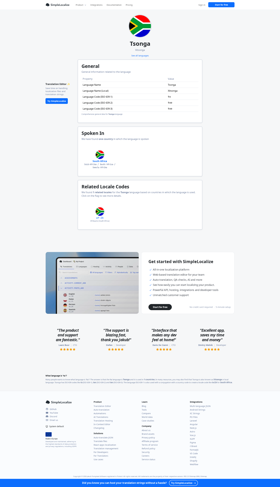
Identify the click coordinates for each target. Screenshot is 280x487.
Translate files (100, 441)
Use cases (98, 459)
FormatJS (194, 449)
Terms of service (150, 444)
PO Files (194, 417)
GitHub (53, 409)
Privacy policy (148, 437)
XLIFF (192, 438)
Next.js (193, 428)
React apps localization (105, 444)
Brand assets (148, 434)
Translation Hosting (103, 420)
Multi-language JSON (200, 406)
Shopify (193, 460)
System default (56, 426)
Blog (144, 406)
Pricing (129, 4)
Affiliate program (150, 441)
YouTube (54, 412)
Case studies (148, 420)
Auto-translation (102, 409)
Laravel (193, 420)
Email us (54, 420)
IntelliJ (193, 457)
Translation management (106, 448)
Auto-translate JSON (103, 437)
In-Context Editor (102, 424)
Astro (192, 431)
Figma (193, 442)
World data (147, 417)
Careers (145, 455)
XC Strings (195, 413)
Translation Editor (102, 406)
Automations (100, 413)
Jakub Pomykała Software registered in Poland (105, 476)
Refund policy (148, 448)
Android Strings (197, 409)
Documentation (114, 4)
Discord (53, 416)
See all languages (140, 55)
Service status (148, 459)
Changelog (99, 428)
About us (146, 430)
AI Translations (101, 417)
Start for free (221, 4)
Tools (144, 409)
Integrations (96, 4)
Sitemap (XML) (195, 476)
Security (146, 452)
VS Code (194, 453)
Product (79, 4)
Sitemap (204, 476)
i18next (193, 446)
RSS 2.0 (186, 476)
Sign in (201, 4)
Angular (194, 424)
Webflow (194, 464)
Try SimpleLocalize (56, 101)
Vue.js (193, 435)
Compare (146, 413)
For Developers (101, 452)
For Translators (101, 455)
